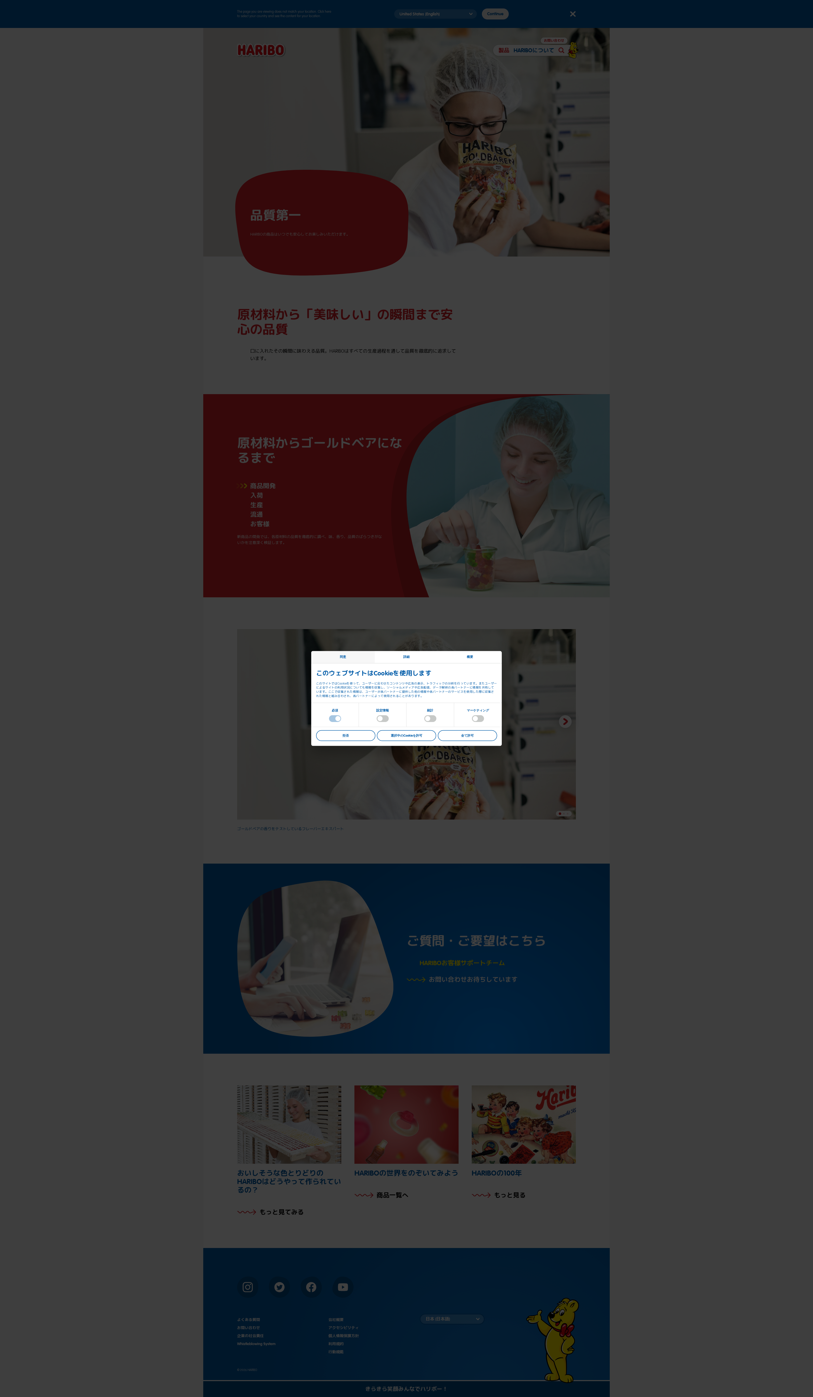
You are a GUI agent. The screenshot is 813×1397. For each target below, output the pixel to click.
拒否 (346, 735)
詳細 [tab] (406, 657)
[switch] (383, 718)
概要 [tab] (470, 657)
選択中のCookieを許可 (406, 735)
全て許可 (467, 735)
